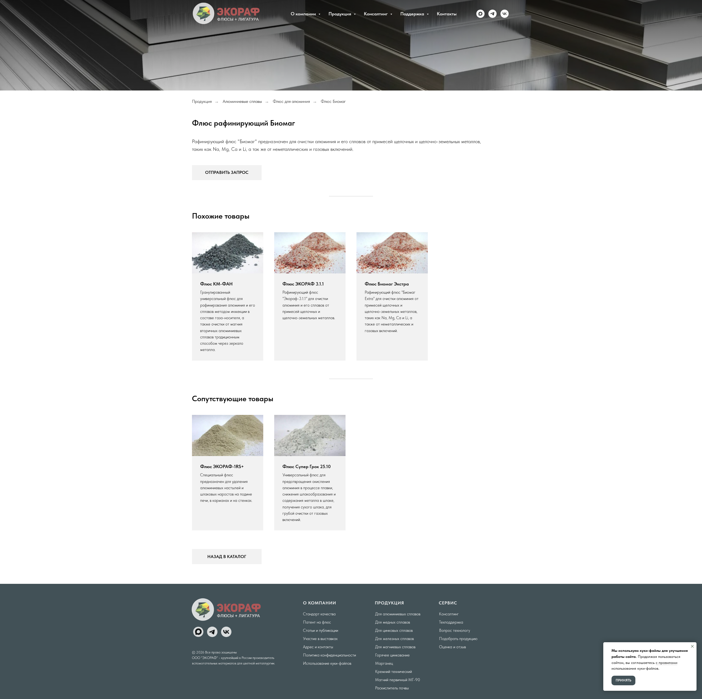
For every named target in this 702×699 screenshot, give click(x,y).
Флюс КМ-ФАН (216, 284)
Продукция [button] (340, 13)
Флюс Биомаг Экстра (387, 284)
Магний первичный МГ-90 (397, 679)
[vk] (504, 14)
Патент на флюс (317, 622)
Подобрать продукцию (458, 638)
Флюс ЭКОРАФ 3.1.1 (303, 284)
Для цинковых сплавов (394, 630)
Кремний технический (393, 671)
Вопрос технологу (454, 630)
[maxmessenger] (480, 14)
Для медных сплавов (392, 622)
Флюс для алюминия (291, 101)
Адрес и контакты (318, 646)
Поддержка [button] (412, 13)
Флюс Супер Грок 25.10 (306, 466)
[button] (227, 172)
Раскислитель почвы (392, 688)
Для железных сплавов (394, 638)
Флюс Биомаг (333, 101)
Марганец (384, 663)
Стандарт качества (319, 614)
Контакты (447, 13)
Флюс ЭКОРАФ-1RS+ (222, 466)
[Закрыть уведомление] (692, 646)
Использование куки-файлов (327, 663)
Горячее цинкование (392, 655)
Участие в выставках (320, 638)
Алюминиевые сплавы (242, 101)
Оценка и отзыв (452, 646)
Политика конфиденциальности (329, 655)
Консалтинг (449, 614)
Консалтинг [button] (376, 13)
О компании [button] (304, 13)
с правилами (666, 662)
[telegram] (492, 14)
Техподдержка (451, 622)
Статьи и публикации (320, 630)
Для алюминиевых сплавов (397, 614)
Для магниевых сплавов (395, 646)
